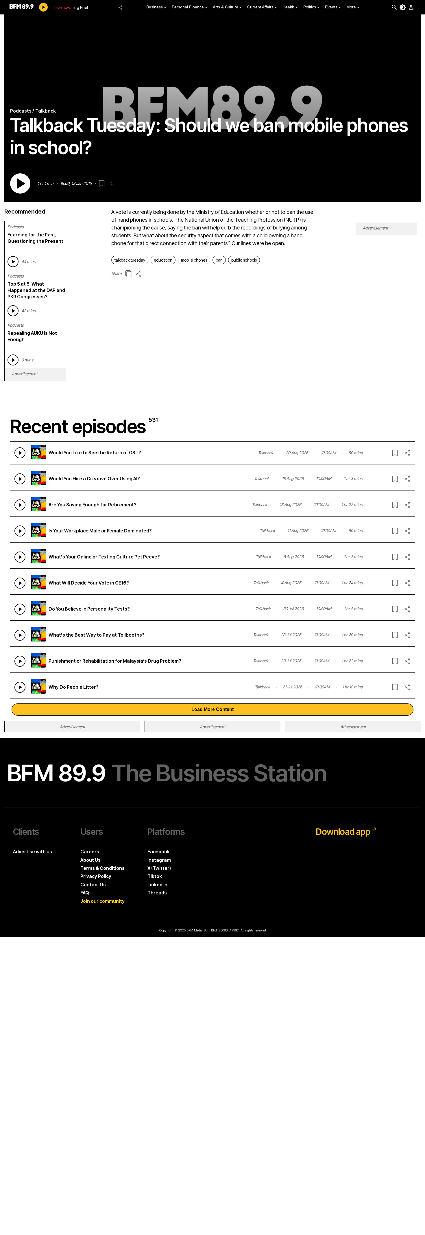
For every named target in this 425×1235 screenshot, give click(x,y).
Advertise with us (32, 851)
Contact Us (93, 884)
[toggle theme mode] (402, 7)
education (163, 260)
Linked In (157, 884)
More (351, 7)
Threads (157, 893)
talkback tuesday (129, 260)
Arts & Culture (225, 7)
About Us (90, 860)
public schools (244, 260)
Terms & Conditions (102, 868)
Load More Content (212, 709)
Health (288, 7)
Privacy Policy (95, 876)
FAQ (84, 893)
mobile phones (194, 260)
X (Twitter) (159, 868)
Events (331, 7)
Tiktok (154, 876)
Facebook (158, 851)
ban (219, 260)
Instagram (159, 860)
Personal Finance (188, 7)
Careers (89, 851)
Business (154, 7)
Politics (309, 7)
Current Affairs (260, 7)
